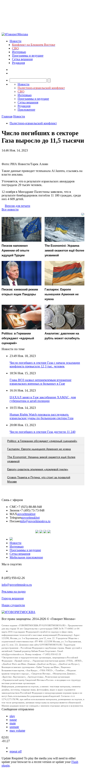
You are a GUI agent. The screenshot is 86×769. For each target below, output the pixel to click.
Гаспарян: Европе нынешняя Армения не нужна (39, 449)
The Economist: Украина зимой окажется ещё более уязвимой (41, 459)
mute (13, 723)
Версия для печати (17, 206)
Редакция (18, 62)
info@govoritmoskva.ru (35, 521)
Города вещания (13, 598)
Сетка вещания (22, 59)
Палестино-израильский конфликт (33, 123)
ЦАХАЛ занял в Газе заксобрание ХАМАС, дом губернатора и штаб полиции (43, 399)
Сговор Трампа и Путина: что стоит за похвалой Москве (38, 479)
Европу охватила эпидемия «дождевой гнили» (37, 469)
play (12, 716)
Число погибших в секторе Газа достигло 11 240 (42, 432)
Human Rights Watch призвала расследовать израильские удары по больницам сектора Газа (41, 416)
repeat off (16, 751)
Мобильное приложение (26, 557)
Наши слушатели (13, 605)
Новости (15, 41)
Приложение (26, 109)
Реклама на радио (14, 591)
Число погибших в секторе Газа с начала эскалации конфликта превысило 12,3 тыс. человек (45, 364)
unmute (14, 727)
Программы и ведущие (27, 55)
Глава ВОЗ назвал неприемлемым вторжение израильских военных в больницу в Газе (40, 381)
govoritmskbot (26, 514)
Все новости (10, 209)
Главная (7, 116)
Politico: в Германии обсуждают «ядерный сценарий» (42, 441)
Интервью (19, 52)
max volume (17, 730)
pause (13, 719)
